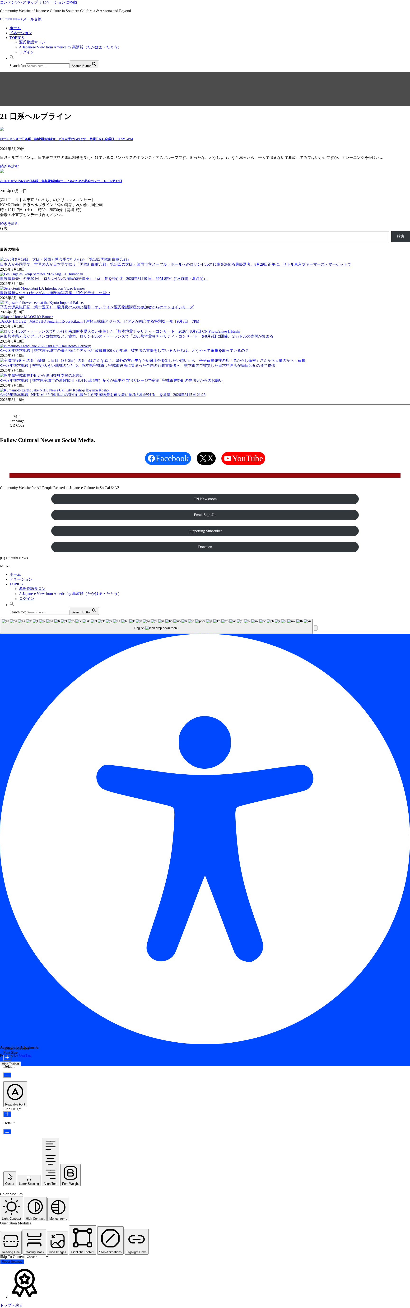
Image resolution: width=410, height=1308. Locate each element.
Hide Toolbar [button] (10, 1064)
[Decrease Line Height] (7, 1131)
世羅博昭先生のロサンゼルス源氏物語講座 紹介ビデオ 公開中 (55, 293)
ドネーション (20, 579)
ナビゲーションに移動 (58, 2)
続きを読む (9, 166)
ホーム (15, 574)
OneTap (25, 1055)
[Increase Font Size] (7, 1058)
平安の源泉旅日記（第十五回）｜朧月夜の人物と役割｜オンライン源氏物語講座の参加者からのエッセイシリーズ (97, 307)
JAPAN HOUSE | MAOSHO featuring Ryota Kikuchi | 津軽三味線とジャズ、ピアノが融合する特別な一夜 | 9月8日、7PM (99, 321)
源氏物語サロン (32, 42)
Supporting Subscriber (205, 531)
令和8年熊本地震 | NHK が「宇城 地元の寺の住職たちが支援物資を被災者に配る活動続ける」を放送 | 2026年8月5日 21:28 (102, 395)
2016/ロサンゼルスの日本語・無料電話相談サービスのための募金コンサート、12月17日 (61, 181)
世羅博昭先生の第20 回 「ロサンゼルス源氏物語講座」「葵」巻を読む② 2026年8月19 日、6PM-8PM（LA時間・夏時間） (103, 279)
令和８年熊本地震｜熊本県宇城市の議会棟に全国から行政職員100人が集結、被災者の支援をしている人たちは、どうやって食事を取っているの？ (124, 350)
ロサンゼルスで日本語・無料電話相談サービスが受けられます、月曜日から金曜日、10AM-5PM (66, 139)
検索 (4, 228)
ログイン (26, 52)
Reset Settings (12, 1261)
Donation (205, 547)
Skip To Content (13, 1257)
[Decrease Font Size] (7, 1075)
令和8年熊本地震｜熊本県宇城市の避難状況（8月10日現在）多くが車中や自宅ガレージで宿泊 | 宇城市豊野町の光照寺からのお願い (111, 380)
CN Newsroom (205, 499)
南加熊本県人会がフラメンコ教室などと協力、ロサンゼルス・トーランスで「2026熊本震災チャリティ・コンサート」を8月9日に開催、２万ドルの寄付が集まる (136, 336)
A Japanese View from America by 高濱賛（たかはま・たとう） (70, 47)
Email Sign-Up (205, 515)
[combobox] (156, 626)
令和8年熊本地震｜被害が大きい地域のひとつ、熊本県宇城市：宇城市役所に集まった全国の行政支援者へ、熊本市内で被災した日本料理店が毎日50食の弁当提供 (137, 365)
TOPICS (16, 584)
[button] (11, 58)
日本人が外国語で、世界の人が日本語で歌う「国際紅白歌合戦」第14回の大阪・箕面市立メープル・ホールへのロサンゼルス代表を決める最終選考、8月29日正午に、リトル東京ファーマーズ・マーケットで (175, 264)
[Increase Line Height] (7, 1114)
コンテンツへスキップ (19, 2)
